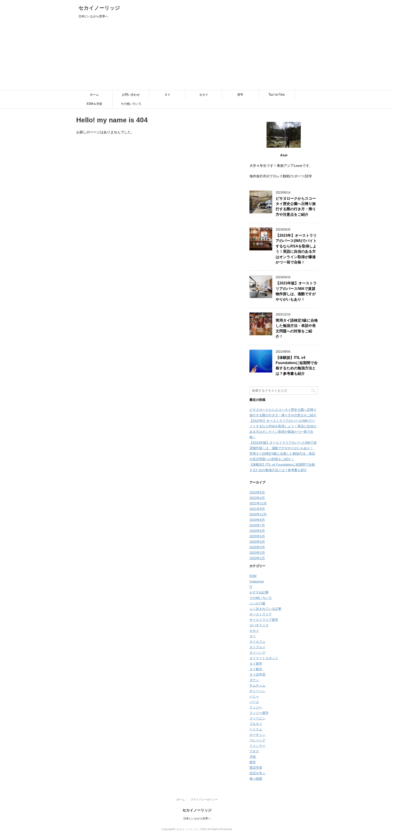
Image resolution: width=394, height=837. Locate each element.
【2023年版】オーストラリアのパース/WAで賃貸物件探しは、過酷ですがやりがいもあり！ (296, 291)
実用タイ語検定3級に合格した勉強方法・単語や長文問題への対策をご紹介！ (297, 328)
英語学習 (255, 767)
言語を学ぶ (257, 773)
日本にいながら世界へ (197, 818)
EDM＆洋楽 (94, 103)
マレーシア (257, 740)
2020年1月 (257, 558)
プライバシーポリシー (204, 799)
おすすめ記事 (259, 592)
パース (254, 702)
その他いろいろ (131, 103)
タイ (167, 94)
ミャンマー (257, 746)
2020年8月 (257, 520)
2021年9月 (257, 509)
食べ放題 (255, 778)
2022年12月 (258, 503)
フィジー (255, 707)
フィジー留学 (259, 713)
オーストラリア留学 (263, 620)
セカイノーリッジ (99, 8)
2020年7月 (257, 525)
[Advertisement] (197, 56)
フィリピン (257, 718)
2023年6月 (257, 492)
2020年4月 (257, 541)
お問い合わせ (131, 94)
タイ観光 (255, 669)
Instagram (256, 581)
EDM (253, 576)
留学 (240, 94)
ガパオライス (259, 625)
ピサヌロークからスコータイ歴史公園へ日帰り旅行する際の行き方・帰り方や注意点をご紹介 (296, 206)
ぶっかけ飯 (257, 603)
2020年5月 (257, 536)
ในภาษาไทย (277, 94)
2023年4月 (257, 498)
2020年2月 (257, 552)
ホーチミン (257, 735)
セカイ (203, 94)
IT (250, 587)
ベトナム (255, 729)
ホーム (94, 94)
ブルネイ (255, 724)
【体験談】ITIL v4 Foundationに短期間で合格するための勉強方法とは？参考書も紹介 (297, 365)
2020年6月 (257, 531)
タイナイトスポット (263, 658)
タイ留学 (255, 663)
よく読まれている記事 (265, 609)
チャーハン (257, 691)
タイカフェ (257, 641)
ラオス (254, 751)
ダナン (254, 680)
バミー (254, 696)
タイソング (257, 652)
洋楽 (252, 756)
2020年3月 (257, 547)
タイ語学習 (257, 674)
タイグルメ (257, 647)
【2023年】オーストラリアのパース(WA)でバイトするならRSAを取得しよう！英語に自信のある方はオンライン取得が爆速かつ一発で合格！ (296, 249)
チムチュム (257, 685)
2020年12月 (258, 514)
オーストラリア (260, 614)
